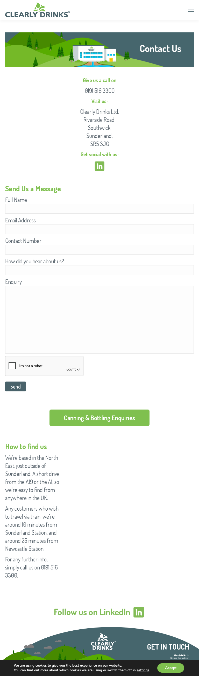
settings (143, 670)
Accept (170, 667)
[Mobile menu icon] (191, 10)
